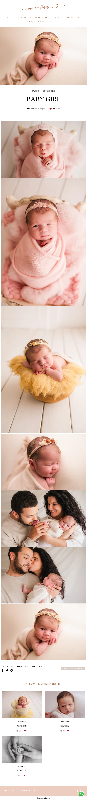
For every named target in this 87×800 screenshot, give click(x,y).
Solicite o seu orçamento (73, 668)
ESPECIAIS (41, 18)
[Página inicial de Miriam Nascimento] (43, 7)
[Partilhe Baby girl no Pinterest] (11, 670)
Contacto (31, 791)
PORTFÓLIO (24, 18)
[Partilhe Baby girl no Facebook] (2, 670)
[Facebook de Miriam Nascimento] (77, 791)
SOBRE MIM (73, 18)
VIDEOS (54, 22)
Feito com (43, 798)
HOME (10, 18)
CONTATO (57, 18)
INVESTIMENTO (37, 22)
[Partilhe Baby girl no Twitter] (7, 670)
